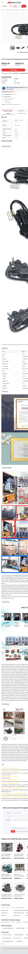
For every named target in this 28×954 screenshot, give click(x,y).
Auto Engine (22, 9)
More (2, 943)
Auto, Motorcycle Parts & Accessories (12, 9)
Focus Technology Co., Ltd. (17, 948)
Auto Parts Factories (6, 934)
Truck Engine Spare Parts (7, 941)
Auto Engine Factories (18, 934)
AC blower (3, 915)
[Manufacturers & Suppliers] (14, 2)
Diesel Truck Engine (20, 928)
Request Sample (24, 73)
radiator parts (17, 915)
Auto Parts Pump (17, 938)
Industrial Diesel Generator (8, 928)
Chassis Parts (4, 912)
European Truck (4, 910)
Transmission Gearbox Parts (20, 910)
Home (2, 9)
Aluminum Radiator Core (19, 912)
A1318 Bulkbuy (19, 941)
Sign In (3, 104)
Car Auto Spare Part (6, 938)
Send (13, 831)
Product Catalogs (20, 907)
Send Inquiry (13, 70)
